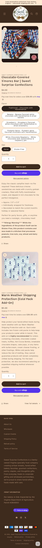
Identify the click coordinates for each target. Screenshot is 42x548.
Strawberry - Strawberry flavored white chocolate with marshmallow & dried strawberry (20, 124)
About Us (7, 424)
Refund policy (9, 444)
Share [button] (6, 243)
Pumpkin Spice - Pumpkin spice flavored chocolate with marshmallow (21, 131)
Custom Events (10, 434)
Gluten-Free (19, 149)
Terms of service (15, 540)
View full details (31, 403)
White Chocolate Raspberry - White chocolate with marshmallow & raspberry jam (21, 138)
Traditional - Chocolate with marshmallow (21, 108)
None (6, 149)
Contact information (22, 543)
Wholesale (8, 429)
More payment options (21, 178)
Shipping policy (29, 540)
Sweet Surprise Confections (20, 534)
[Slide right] (25, 66)
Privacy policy (30, 537)
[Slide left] (16, 66)
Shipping (4, 93)
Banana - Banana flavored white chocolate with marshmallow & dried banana (20, 115)
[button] (4, 13)
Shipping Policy (10, 439)
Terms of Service (10, 449)
